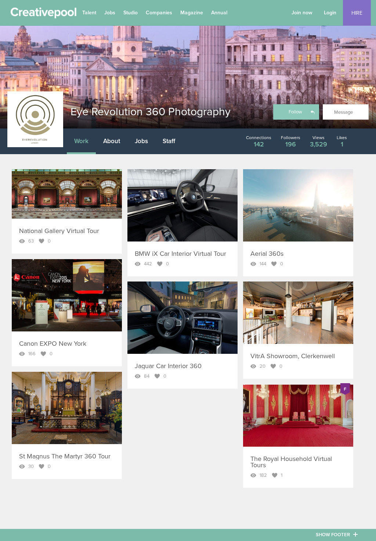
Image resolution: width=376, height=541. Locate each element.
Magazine (191, 13)
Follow (295, 112)
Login (330, 13)
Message (343, 112)
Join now (302, 13)
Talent (89, 13)
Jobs (109, 13)
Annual (219, 13)
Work (81, 141)
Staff (169, 141)
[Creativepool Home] (43, 14)
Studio (130, 13)
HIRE (356, 13)
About (111, 141)
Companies (159, 13)
